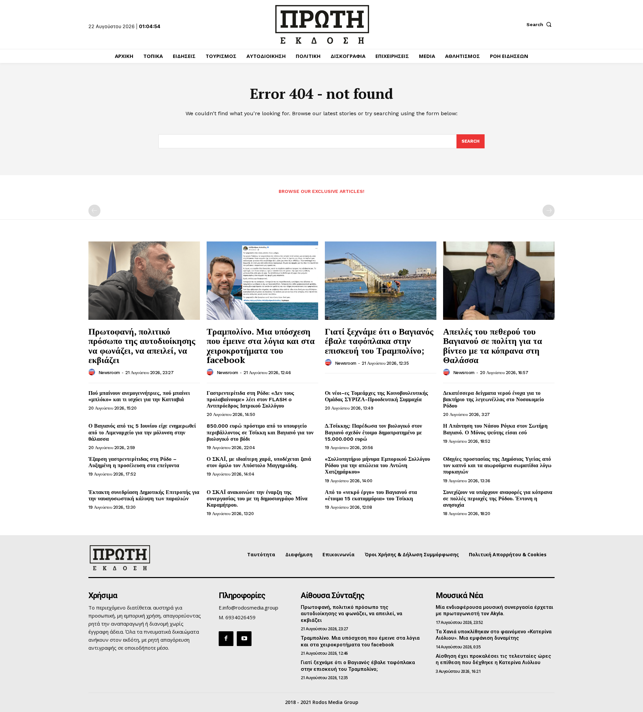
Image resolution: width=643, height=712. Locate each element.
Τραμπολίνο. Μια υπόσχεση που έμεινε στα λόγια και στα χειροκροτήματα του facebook (261, 346)
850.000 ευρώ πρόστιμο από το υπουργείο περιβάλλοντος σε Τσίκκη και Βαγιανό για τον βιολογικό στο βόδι (260, 432)
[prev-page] (94, 211)
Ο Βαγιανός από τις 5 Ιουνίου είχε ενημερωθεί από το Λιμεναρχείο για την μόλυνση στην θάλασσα (142, 432)
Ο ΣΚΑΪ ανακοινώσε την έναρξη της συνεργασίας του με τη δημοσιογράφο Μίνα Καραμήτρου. (257, 498)
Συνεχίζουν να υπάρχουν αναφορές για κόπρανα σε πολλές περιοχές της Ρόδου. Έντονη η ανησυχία (497, 498)
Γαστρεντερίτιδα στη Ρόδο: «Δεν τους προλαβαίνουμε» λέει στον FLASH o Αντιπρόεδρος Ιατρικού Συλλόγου (250, 399)
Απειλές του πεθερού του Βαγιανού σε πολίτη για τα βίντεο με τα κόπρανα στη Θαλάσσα (492, 346)
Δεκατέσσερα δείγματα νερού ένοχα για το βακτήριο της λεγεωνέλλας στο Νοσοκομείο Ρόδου (493, 399)
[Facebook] (226, 638)
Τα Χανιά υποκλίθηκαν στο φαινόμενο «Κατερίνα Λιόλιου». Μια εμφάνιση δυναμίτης (494, 635)
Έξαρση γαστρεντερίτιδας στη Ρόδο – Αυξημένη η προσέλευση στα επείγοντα (133, 462)
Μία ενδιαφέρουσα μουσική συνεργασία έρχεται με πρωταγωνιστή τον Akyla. (494, 610)
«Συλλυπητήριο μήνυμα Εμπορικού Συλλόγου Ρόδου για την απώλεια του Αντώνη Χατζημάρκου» (377, 465)
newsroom (109, 372)
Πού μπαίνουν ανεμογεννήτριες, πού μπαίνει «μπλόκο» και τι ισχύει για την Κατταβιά (139, 396)
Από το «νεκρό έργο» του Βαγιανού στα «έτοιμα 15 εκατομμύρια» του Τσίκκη (371, 495)
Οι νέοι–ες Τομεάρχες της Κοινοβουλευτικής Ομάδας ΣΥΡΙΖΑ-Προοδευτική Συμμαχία (376, 396)
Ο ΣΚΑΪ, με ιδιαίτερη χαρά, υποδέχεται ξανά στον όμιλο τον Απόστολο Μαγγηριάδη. (259, 462)
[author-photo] (92, 372)
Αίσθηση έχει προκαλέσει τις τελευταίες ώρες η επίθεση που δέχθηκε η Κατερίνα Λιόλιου (493, 659)
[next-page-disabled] (549, 211)
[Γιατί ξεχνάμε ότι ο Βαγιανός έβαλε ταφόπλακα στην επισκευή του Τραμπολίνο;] (380, 280)
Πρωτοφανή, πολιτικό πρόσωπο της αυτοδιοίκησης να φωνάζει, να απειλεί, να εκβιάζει (141, 346)
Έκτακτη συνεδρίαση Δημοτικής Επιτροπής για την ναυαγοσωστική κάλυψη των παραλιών (143, 495)
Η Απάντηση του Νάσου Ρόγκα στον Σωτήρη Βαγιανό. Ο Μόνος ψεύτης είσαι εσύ (495, 429)
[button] (540, 24)
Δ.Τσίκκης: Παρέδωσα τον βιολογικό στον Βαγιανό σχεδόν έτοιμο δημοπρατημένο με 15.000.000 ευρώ (373, 432)
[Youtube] (244, 638)
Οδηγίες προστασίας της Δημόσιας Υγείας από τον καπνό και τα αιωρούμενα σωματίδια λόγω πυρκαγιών (497, 465)
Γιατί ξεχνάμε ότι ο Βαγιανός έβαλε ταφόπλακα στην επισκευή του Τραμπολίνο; (379, 341)
